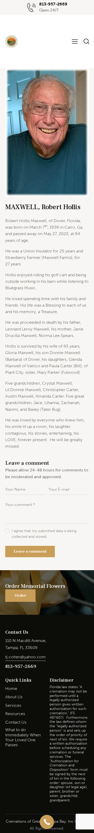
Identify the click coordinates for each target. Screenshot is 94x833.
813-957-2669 (20, 666)
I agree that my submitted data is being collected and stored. (44, 534)
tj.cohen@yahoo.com (25, 656)
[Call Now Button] (47, 822)
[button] (75, 41)
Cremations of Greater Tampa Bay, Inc (39, 821)
